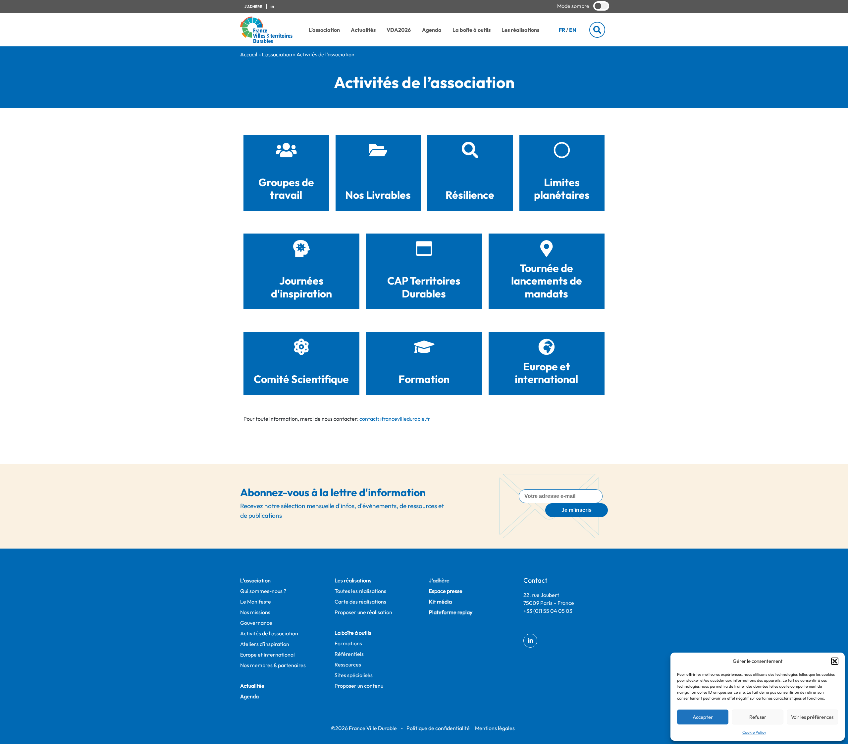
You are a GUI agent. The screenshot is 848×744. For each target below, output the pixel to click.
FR (562, 30)
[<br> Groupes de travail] (286, 150)
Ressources (348, 664)
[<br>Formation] (424, 347)
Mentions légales (495, 728)
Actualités (363, 30)
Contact (535, 580)
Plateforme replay (450, 612)
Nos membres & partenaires (273, 665)
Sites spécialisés (354, 675)
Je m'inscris (576, 510)
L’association (324, 30)
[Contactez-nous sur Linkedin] (272, 7)
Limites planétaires (562, 188)
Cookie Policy (754, 732)
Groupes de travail (286, 188)
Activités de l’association (269, 633)
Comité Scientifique (301, 379)
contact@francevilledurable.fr (394, 418)
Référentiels (349, 654)
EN (572, 30)
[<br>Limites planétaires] (562, 150)
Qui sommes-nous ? (263, 591)
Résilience (470, 194)
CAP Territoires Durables (423, 287)
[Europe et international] (546, 347)
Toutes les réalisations (360, 591)
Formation (424, 379)
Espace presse (445, 591)
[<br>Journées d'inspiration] (301, 248)
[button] (834, 661)
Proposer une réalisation (363, 612)
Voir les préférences (812, 717)
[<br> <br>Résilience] (470, 150)
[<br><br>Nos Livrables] (378, 150)
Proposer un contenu (359, 685)
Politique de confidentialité (438, 728)
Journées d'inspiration (301, 287)
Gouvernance (256, 622)
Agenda (432, 30)
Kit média (440, 601)
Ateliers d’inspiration (264, 644)
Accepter (703, 717)
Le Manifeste (255, 601)
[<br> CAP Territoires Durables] (424, 248)
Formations (348, 643)
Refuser (757, 717)
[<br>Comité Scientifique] (301, 347)
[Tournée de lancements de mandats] (546, 248)
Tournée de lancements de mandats (546, 280)
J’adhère (439, 580)
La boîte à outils (471, 30)
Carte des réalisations (360, 601)
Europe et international (546, 373)
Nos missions (255, 612)
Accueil (248, 54)
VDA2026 (399, 30)
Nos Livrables (378, 194)
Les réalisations (520, 30)
